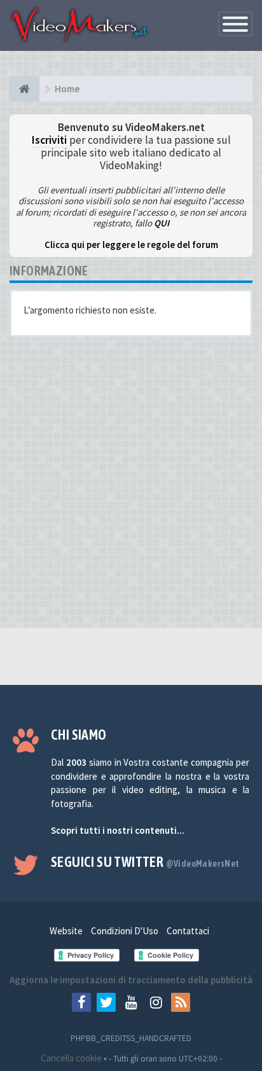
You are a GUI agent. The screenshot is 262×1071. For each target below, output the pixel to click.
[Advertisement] (131, 487)
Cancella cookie (71, 1058)
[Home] (24, 89)
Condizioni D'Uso (124, 931)
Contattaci (188, 931)
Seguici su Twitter (145, 861)
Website (66, 931)
